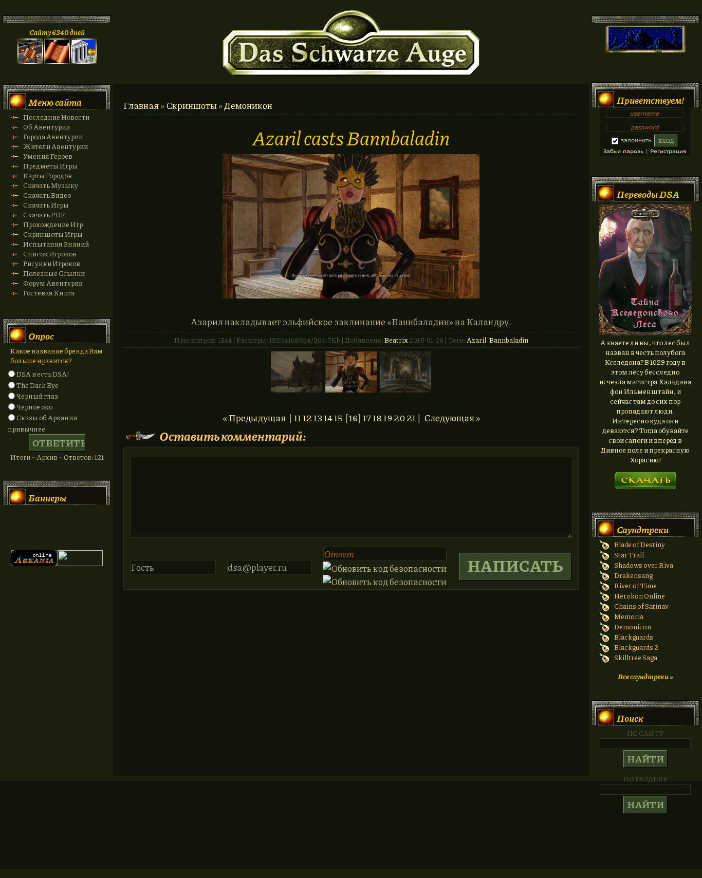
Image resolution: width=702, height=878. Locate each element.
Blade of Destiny (639, 544)
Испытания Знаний (56, 244)
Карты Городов (47, 175)
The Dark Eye (37, 385)
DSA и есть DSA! (42, 374)
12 (307, 417)
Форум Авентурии (53, 283)
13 (317, 417)
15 (338, 417)
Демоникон (248, 105)
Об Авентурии (46, 127)
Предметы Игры (50, 166)
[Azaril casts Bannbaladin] (351, 295)
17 (367, 417)
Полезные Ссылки (54, 273)
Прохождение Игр (53, 224)
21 (411, 417)
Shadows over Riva (643, 565)
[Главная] (30, 61)
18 (377, 417)
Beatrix (396, 340)
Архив (47, 457)
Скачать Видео (47, 195)
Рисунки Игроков (51, 263)
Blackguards (633, 637)
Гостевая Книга (49, 292)
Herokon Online (639, 596)
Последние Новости (56, 117)
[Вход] (84, 61)
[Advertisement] (351, 835)
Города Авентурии (53, 136)
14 (328, 417)
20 (399, 417)
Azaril (476, 340)
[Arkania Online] (34, 563)
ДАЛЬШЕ (645, 477)
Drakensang (633, 575)
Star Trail (629, 554)
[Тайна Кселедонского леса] (645, 333)
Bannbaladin (508, 340)
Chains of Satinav (641, 606)
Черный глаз (37, 396)
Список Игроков (50, 253)
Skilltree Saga (635, 657)
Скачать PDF (44, 214)
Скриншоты (191, 105)
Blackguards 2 (636, 647)
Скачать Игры (46, 205)
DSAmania (34, 527)
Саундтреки (643, 529)
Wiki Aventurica (80, 527)
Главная (141, 105)
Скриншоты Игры (53, 234)
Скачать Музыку (50, 185)
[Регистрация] (57, 61)
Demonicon (632, 626)
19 (387, 417)
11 (297, 417)
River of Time (635, 585)
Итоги (20, 457)
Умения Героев (47, 156)
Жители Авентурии (55, 146)
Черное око (34, 407)
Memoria (628, 616)
